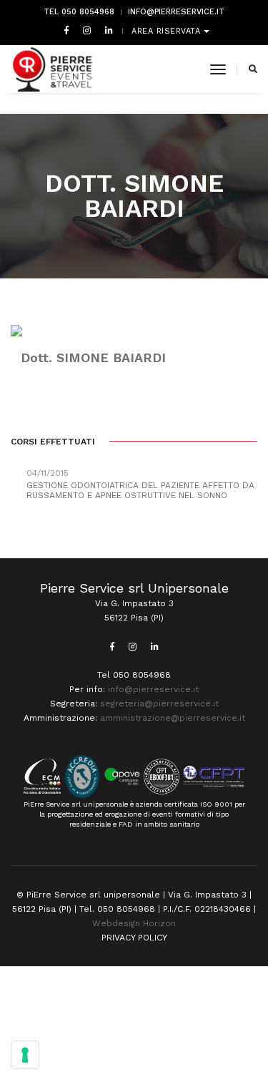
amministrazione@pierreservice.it (172, 718)
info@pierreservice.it (176, 11)
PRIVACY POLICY (134, 938)
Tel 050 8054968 (79, 11)
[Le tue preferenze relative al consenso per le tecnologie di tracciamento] (25, 1055)
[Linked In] (106, 30)
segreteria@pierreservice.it (159, 704)
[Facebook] (66, 30)
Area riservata (167, 31)
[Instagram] (86, 30)
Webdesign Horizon (134, 923)
